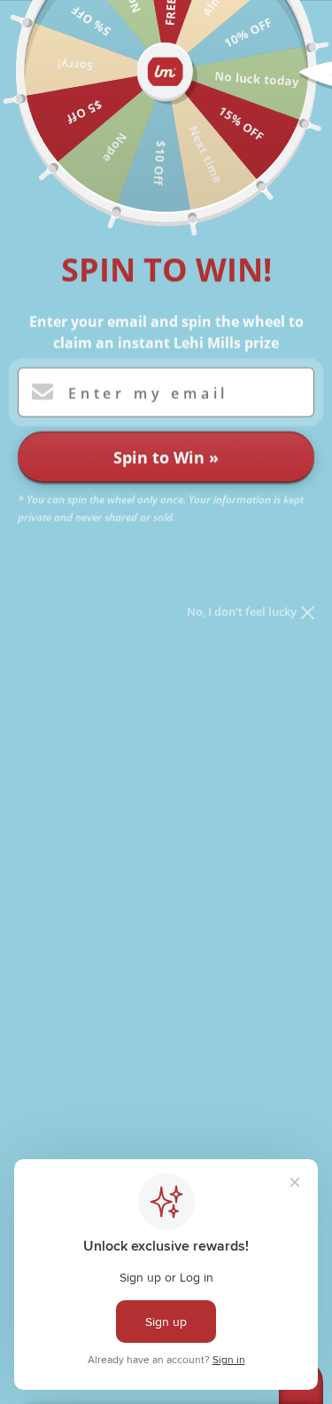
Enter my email (148, 393)
